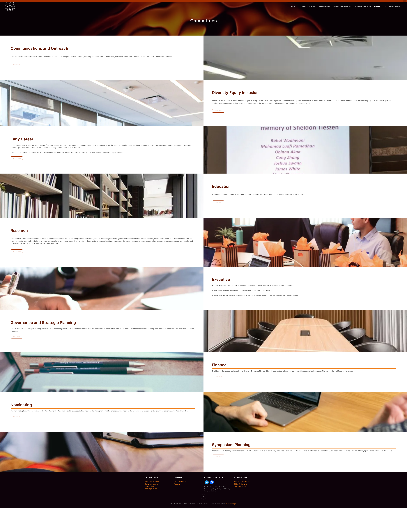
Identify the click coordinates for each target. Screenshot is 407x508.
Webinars (177, 484)
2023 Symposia (180, 482)
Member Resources (342, 6)
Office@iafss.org (240, 484)
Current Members (151, 484)
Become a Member (152, 482)
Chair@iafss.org (240, 486)
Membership (324, 6)
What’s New (394, 6)
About (294, 6)
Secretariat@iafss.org (242, 482)
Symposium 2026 (307, 6)
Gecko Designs (231, 504)
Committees (380, 6)
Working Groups (363, 6)
